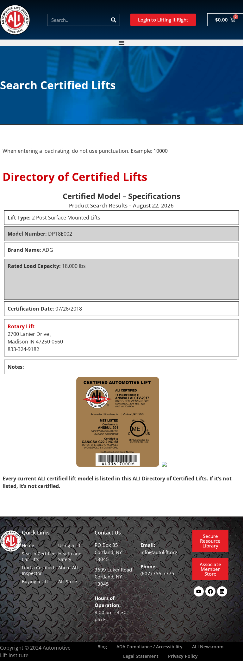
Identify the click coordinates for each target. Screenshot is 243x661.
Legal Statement (141, 656)
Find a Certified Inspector (38, 570)
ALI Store (67, 581)
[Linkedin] (222, 591)
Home (28, 545)
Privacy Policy (183, 656)
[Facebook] (210, 591)
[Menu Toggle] (121, 43)
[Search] (114, 20)
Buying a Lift (35, 581)
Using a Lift (70, 545)
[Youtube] (199, 591)
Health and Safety (70, 556)
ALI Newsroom (207, 647)
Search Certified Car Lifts (39, 556)
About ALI (68, 568)
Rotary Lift (21, 326)
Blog (102, 647)
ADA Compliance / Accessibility (149, 647)
